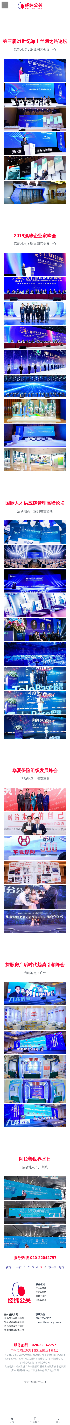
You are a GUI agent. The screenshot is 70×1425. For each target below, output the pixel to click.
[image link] (19, 1294)
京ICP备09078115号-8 (35, 1382)
